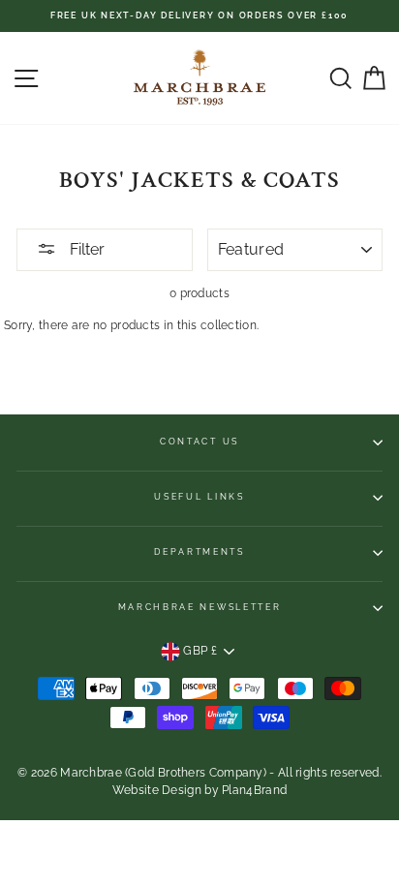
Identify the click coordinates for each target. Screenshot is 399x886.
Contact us (199, 441)
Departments (199, 552)
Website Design (156, 790)
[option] (199, 16)
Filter (85, 249)
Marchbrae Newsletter (200, 607)
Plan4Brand (254, 790)
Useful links (199, 497)
